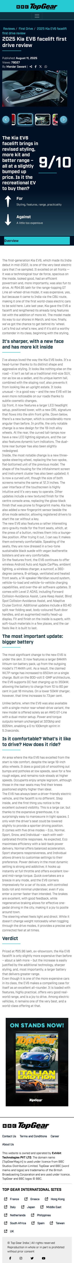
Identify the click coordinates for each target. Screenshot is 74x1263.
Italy (13, 1206)
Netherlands (18, 1215)
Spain (40, 1223)
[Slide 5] (25, 119)
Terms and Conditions (33, 1136)
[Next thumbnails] (63, 119)
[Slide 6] (42, 119)
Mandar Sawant (16, 66)
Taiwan (60, 1223)
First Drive (26, 28)
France (14, 1198)
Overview (11, 240)
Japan (31, 1206)
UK (12, 1231)
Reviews (9, 28)
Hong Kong (58, 1198)
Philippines (44, 1215)
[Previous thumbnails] (5, 119)
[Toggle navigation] (37, 16)
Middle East (53, 1206)
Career (55, 1136)
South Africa (18, 1223)
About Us (8, 1144)
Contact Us (9, 1136)
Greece (34, 1198)
